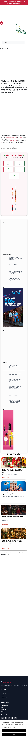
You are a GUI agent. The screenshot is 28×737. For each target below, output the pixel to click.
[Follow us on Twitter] (2, 718)
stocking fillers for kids (11, 137)
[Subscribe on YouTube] (15, 718)
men (11, 141)
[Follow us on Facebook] (6, 718)
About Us (3, 693)
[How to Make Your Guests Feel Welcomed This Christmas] (5, 381)
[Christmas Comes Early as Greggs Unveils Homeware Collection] (5, 272)
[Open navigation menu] (1, 23)
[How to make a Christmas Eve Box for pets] (5, 374)
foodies (14, 139)
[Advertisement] (14, 63)
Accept (14, 730)
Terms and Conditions (6, 699)
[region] (14, 728)
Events (2, 712)
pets (2, 143)
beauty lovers (21, 139)
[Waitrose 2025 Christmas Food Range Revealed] (5, 266)
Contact (3, 695)
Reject (14, 734)
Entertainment (4, 706)
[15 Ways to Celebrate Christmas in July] (5, 395)
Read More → (5, 477)
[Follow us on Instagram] (9, 718)
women (15, 141)
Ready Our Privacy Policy (9, 727)
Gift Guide (3, 710)
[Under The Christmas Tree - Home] (6, 682)
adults (20, 137)
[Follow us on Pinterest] (12, 718)
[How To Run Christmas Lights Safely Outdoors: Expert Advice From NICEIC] (5, 402)
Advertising (4, 697)
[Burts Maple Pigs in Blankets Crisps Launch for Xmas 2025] (5, 259)
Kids (2, 708)
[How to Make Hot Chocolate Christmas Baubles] (5, 367)
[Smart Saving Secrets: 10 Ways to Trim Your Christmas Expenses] (5, 388)
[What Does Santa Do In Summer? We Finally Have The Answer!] (5, 279)
